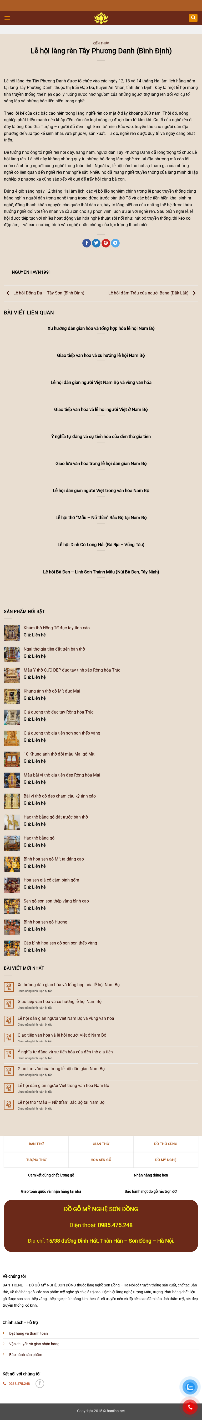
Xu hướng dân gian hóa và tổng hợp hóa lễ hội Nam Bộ (69, 984)
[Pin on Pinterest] (106, 243)
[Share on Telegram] (115, 243)
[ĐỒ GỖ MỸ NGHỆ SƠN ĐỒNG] (101, 18)
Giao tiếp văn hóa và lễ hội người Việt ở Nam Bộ (62, 1035)
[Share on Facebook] (86, 243)
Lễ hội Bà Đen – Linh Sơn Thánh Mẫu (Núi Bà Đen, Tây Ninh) (101, 571)
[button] (7, 18)
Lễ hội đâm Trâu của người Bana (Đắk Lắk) (149, 293)
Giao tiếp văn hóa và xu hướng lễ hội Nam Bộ (60, 1001)
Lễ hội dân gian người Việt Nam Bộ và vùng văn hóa (66, 1018)
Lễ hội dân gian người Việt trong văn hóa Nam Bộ (63, 1085)
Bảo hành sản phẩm (25, 1355)
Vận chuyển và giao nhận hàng (34, 1344)
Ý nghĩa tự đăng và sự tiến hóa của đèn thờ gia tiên (65, 1051)
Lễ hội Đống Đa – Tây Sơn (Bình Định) (48, 293)
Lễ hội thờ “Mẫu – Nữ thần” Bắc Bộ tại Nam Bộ (61, 1102)
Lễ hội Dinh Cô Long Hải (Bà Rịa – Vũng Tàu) (101, 544)
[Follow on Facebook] (40, 1383)
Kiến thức (101, 43)
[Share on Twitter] (96, 243)
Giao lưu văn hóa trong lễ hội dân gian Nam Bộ (61, 1068)
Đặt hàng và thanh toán (28, 1333)
